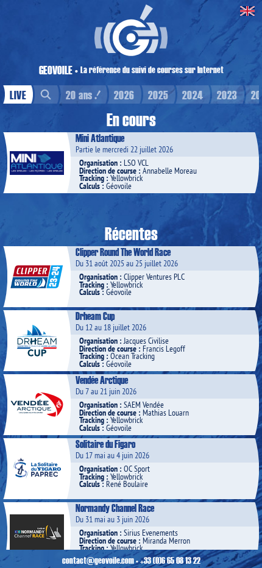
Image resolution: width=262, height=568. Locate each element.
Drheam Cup (95, 315)
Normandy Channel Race (115, 507)
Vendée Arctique (102, 379)
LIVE (18, 94)
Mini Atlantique (100, 137)
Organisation (98, 162)
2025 (158, 94)
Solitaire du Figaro (105, 443)
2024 (193, 94)
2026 (124, 94)
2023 (227, 94)
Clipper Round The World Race (123, 251)
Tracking (91, 177)
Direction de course (107, 170)
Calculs (89, 185)
